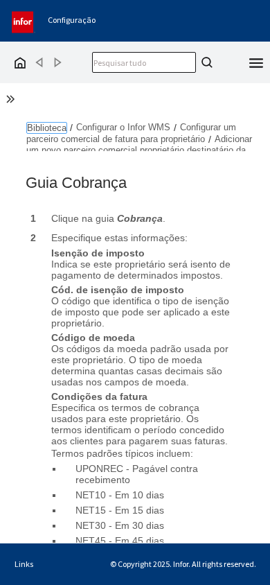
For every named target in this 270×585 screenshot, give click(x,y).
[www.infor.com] (23, 20)
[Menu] (256, 61)
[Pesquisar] (205, 62)
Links (24, 564)
